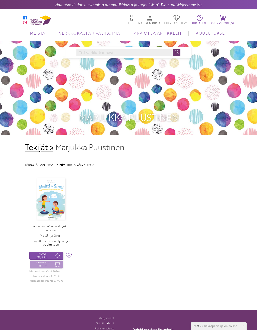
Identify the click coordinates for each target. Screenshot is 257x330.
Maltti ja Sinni (51, 235)
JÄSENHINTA (85, 165)
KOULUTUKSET (211, 33)
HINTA (71, 165)
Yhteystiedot (106, 318)
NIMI (59, 165)
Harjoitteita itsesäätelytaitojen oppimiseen (51, 242)
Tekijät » (39, 147)
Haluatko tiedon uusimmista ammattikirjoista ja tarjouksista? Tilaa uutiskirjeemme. (126, 4)
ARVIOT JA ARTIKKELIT (158, 33)
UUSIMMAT (47, 165)
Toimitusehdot (105, 323)
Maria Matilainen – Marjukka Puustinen (51, 228)
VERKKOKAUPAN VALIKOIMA (89, 33)
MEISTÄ (37, 33)
